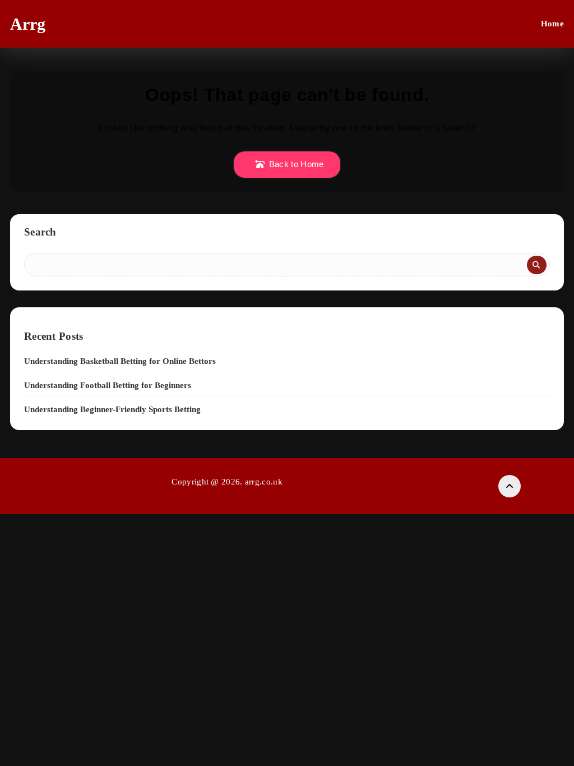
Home (552, 23)
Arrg (27, 24)
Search (40, 232)
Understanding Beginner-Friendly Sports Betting (112, 409)
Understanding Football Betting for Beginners (107, 385)
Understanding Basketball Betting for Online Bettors (120, 361)
